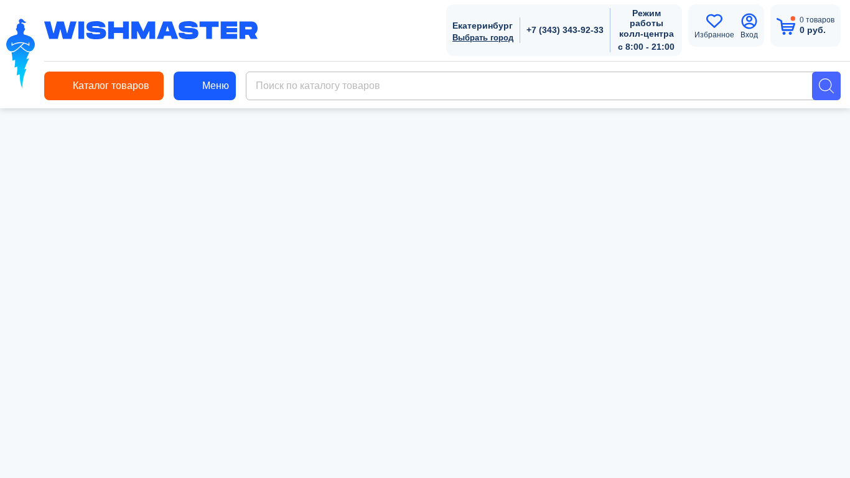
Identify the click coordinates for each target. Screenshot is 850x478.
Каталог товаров (111, 85)
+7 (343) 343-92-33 (565, 30)
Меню (215, 85)
